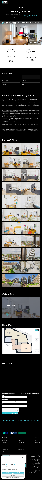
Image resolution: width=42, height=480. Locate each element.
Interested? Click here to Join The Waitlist (29, 16)
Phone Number (5, 399)
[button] (39, 3)
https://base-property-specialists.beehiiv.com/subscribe (34, 472)
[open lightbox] (11, 149)
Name (3, 395)
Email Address (5, 403)
